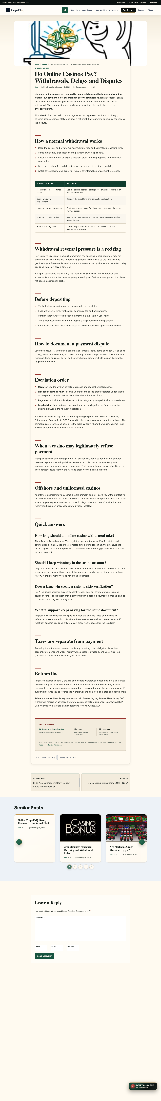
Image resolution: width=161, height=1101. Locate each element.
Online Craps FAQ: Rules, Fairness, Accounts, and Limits (34, 821)
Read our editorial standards (50, 745)
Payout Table (133, 2)
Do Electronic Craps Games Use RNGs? (108, 780)
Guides (44, 64)
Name (39, 946)
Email (54, 946)
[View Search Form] (65, 10)
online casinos (42, 68)
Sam (36, 87)
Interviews (154, 2)
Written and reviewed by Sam (51, 729)
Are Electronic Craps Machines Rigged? (121, 848)
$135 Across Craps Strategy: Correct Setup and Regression (51, 782)
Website (70, 946)
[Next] (142, 842)
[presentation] (80, 828)
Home (37, 64)
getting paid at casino (67, 757)
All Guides (121, 2)
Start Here (75, 10)
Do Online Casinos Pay (45, 757)
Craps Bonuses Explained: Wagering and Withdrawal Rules (78, 850)
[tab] (69, 866)
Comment (40, 917)
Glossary (143, 2)
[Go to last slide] (19, 842)
